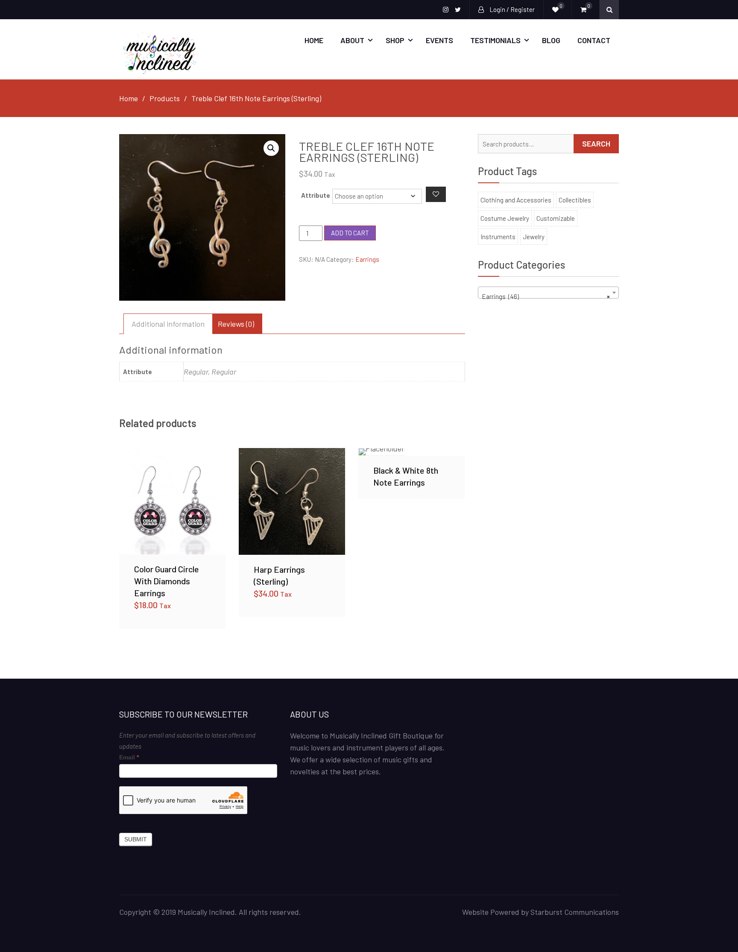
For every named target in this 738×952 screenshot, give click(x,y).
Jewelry (534, 236)
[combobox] (548, 293)
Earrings (367, 259)
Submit (135, 839)
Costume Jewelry (504, 218)
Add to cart (350, 233)
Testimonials (495, 40)
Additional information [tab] (168, 323)
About (352, 40)
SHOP (395, 40)
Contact (593, 40)
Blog (551, 40)
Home (314, 40)
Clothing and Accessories (515, 200)
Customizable (555, 218)
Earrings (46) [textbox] (546, 296)
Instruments (497, 236)
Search (596, 143)
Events (439, 40)
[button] (271, 148)
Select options (172, 501)
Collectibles (575, 200)
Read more (411, 451)
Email (129, 757)
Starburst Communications (574, 912)
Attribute (315, 195)
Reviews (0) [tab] (236, 323)
